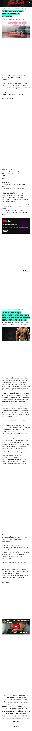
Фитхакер (16, 3)
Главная (16, 722)
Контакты (16, 726)
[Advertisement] (16, 56)
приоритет (21, 395)
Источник (26, 271)
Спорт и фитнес (6, 8)
